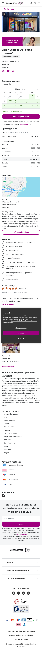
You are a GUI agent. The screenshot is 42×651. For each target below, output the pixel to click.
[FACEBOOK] (3, 495)
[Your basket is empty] (39, 3)
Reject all (21, 338)
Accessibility (27, 635)
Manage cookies (21, 328)
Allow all (21, 333)
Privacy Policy (22, 535)
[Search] (31, 3)
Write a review (8, 304)
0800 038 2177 (25, 124)
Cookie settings (21, 639)
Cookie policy (15, 635)
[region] (21, 325)
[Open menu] (3, 3)
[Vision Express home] (21, 550)
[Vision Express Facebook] (13, 593)
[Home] (14, 3)
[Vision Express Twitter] (18, 593)
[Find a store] (35, 3)
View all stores (8, 366)
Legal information (14, 631)
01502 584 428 (8, 71)
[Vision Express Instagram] (23, 593)
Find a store (9, 9)
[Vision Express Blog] (28, 593)
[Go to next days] (37, 89)
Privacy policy (29, 631)
